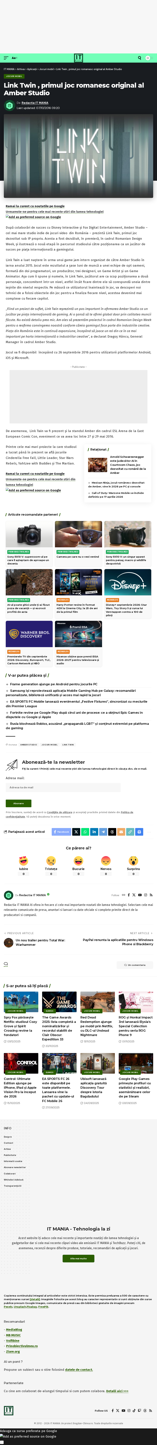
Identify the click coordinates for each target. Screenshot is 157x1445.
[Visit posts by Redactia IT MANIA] (8, 895)
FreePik (43, 1306)
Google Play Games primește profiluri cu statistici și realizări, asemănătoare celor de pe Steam (135, 1087)
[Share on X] (76, 832)
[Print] (139, 832)
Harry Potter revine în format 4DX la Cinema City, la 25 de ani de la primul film (76, 608)
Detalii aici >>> (117, 1391)
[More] (148, 832)
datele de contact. (79, 1370)
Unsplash (20, 1306)
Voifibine (12, 1341)
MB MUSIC (13, 1335)
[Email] (121, 832)
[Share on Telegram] (103, 832)
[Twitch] (139, 1411)
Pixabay (32, 1306)
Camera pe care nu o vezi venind (77, 556)
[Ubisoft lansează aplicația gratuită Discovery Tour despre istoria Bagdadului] (97, 1063)
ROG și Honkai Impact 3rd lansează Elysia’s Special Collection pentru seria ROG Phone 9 (135, 1026)
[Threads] (145, 1411)
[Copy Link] (130, 832)
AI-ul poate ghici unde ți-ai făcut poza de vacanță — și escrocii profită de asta (28, 608)
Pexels (8, 1306)
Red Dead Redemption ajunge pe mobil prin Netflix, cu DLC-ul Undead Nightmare (96, 1026)
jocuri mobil (50, 744)
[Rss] (151, 895)
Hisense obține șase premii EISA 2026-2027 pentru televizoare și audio (77, 660)
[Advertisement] (78, 26)
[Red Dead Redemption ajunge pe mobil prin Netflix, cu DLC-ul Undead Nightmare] (97, 1002)
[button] (7, 58)
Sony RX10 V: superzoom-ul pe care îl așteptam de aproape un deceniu (28, 560)
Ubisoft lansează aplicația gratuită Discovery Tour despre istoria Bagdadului (93, 1087)
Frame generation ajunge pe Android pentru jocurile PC (53, 684)
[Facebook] (128, 895)
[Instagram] (145, 895)
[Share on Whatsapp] (85, 832)
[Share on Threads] (112, 832)
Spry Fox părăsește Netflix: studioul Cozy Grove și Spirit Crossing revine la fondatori (20, 1026)
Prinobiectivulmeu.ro (22, 1346)
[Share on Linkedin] (94, 832)
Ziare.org (13, 1352)
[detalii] (35, 1299)
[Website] (124, 895)
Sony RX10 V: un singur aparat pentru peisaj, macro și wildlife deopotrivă (126, 560)
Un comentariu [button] (137, 965)
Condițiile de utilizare (59, 812)
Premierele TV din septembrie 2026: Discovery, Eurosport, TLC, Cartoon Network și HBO (28, 660)
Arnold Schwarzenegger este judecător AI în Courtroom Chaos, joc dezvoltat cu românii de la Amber (128, 465)
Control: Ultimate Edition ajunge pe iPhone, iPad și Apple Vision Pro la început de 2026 (20, 1087)
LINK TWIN (68, 744)
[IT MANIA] (78, 58)
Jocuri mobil (14, 76)
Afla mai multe (78, 1258)
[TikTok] (134, 1411)
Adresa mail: (15, 778)
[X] (134, 895)
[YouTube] (140, 895)
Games (50, 1011)
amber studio (28, 744)
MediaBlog (14, 1330)
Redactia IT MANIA (35, 103)
